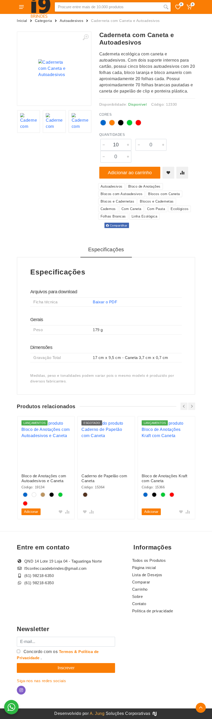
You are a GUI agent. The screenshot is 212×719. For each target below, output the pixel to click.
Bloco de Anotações (144, 186)
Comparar (141, 582)
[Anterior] (183, 406)
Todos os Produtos (149, 560)
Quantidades (112, 135)
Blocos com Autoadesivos (122, 194)
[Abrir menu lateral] (21, 7)
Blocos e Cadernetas (117, 201)
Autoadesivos (71, 21)
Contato (139, 603)
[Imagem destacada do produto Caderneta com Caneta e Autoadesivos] (54, 68)
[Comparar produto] (182, 173)
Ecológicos (179, 209)
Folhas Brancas (113, 216)
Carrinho (140, 589)
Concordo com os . (58, 654)
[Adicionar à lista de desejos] (168, 173)
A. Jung (97, 713)
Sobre (137, 596)
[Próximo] (191, 406)
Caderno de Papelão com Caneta (104, 478)
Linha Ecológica (144, 216)
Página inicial (144, 567)
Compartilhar (118, 225)
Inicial (22, 21)
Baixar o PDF (105, 302)
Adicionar (31, 512)
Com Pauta (156, 209)
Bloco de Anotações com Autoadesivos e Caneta (43, 478)
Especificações (106, 249)
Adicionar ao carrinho (130, 172)
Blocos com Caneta (164, 194)
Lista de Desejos (147, 575)
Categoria (43, 21)
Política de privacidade (152, 611)
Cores (105, 114)
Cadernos (108, 209)
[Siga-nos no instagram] (21, 690)
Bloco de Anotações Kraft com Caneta (164, 478)
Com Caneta (131, 209)
